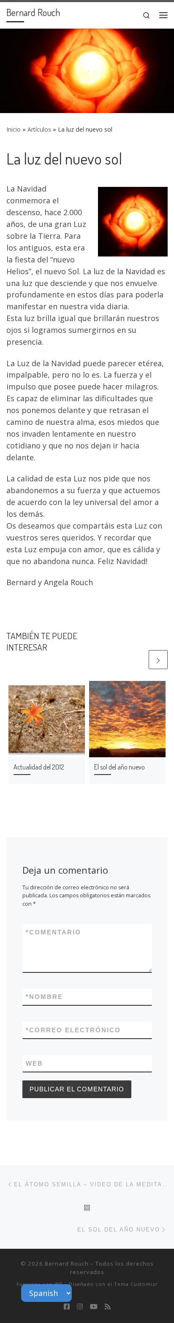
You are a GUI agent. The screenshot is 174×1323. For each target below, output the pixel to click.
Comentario (53, 932)
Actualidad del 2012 (39, 766)
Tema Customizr (136, 1284)
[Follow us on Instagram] (80, 1306)
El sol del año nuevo (119, 766)
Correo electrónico (73, 1030)
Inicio (13, 129)
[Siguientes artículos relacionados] (158, 659)
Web (34, 1063)
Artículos (39, 129)
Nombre (44, 996)
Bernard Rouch (67, 1263)
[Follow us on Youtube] (94, 1306)
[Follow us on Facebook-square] (67, 1306)
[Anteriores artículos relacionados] (137, 659)
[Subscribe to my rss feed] (108, 1306)
